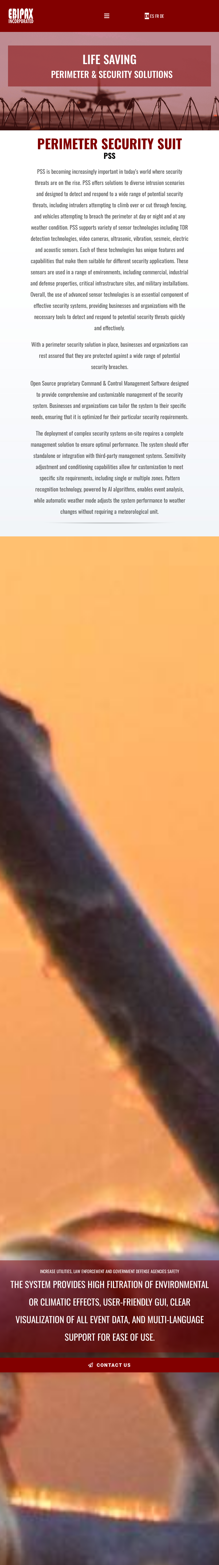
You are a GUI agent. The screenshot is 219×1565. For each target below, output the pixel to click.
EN (147, 16)
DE (162, 16)
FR (157, 16)
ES (152, 16)
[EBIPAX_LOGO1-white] (21, 10)
